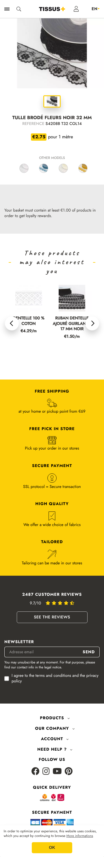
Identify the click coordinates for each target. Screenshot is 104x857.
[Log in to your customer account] (76, 9)
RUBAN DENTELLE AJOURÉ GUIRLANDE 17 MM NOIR (72, 324)
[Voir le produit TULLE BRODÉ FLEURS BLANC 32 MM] (24, 168)
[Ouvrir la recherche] (19, 9)
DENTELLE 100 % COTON (28, 321)
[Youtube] (57, 771)
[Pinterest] (69, 771)
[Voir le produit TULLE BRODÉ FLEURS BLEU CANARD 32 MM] (43, 168)
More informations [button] (79, 836)
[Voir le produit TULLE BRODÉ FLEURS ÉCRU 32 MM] (63, 168)
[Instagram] (46, 771)
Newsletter (19, 642)
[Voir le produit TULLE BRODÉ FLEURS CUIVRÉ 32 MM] (83, 168)
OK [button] (52, 847)
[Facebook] (35, 771)
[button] (12, 323)
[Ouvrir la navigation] (7, 9)
